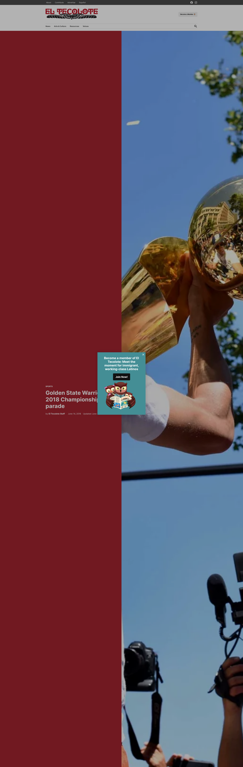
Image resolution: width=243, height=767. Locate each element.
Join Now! (122, 376)
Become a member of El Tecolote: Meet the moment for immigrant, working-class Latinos (121, 363)
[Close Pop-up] (143, 354)
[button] (121, 383)
